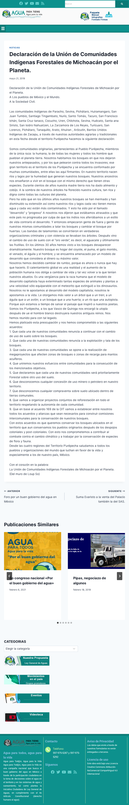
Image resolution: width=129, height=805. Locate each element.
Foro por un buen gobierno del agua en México (30, 496)
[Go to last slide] (9, 576)
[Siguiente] (119, 576)
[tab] (58, 623)
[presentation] (32, 551)
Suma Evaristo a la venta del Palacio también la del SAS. (100, 496)
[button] (3, 29)
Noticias (14, 47)
